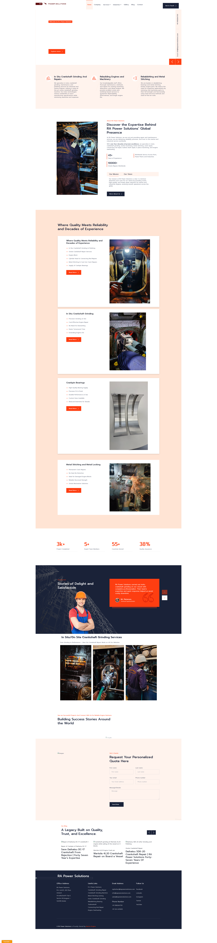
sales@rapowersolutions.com (121, 900)
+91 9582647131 (117, 909)
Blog (133, 5)
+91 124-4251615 (117, 913)
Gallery (126, 5)
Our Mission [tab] (114, 177)
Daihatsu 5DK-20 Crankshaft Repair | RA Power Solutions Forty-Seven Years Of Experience (106, 860)
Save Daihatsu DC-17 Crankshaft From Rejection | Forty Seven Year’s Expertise (139, 857)
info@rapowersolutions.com (177, 45)
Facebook (139, 893)
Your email (113, 781)
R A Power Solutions (94, 891)
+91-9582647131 (177, 19)
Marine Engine (91, 930)
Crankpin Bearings (75, 386)
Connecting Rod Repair (96, 911)
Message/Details (115, 791)
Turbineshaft (92, 908)
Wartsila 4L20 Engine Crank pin (72, 854)
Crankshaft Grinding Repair (97, 894)
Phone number (140, 781)
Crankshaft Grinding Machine (98, 896)
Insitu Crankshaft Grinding (97, 902)
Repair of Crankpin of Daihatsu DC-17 (138, 850)
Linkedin (139, 897)
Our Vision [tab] (128, 177)
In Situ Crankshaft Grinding (79, 317)
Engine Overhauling (94, 914)
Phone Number (118, 905)
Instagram (139, 900)
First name (113, 771)
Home (89, 5)
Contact (140, 5)
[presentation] (172, 65)
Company (97, 5)
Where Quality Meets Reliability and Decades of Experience (84, 245)
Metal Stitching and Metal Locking (83, 468)
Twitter (138, 904)
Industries (116, 5)
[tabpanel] (133, 186)
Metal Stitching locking (95, 899)
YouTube (139, 908)
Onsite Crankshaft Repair (101, 852)
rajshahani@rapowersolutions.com (123, 893)
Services (106, 5)
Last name (139, 771)
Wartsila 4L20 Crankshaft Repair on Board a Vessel (76, 858)
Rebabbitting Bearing (95, 905)
